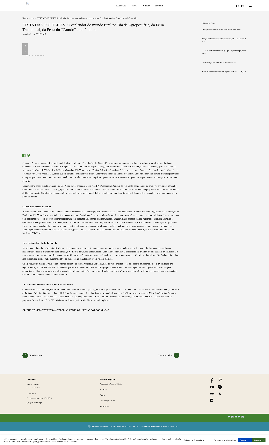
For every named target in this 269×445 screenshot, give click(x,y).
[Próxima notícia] (176, 355)
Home (24, 18)
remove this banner (170, 426)
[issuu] (220, 387)
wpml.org (114, 426)
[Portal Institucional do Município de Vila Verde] (47, 5)
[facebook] (212, 380)
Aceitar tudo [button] (259, 440)
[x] (220, 394)
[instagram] (220, 380)
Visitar (146, 5)
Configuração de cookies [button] (225, 440)
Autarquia (121, 5)
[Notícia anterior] (25, 355)
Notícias (32, 18)
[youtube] (212, 387)
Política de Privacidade (194, 440)
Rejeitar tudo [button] (245, 440)
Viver (134, 5)
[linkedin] (211, 400)
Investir (159, 5)
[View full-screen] (100, 98)
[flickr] (212, 394)
